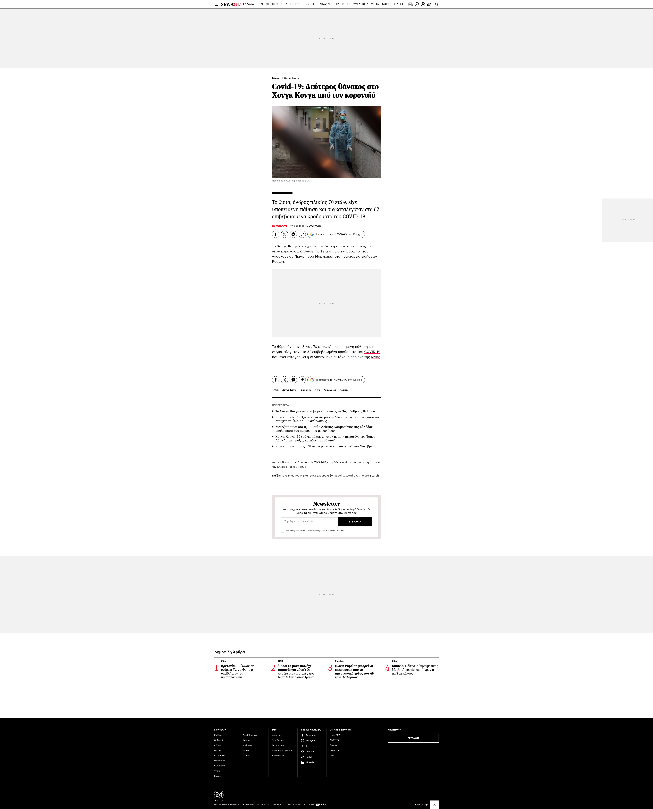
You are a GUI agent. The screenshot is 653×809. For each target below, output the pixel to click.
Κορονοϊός (330, 390)
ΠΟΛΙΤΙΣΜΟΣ (342, 4)
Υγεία (217, 771)
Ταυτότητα (277, 740)
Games (289, 475)
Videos (246, 750)
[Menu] (216, 4)
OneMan (334, 745)
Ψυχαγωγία (219, 766)
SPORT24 (334, 740)
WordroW (352, 475)
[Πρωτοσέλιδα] (410, 4)
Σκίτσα (246, 740)
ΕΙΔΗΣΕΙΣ (400, 4)
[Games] (429, 4)
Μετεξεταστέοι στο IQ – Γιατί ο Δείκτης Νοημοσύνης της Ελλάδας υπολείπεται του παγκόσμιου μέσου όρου (324, 429)
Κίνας (375, 357)
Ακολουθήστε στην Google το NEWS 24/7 (299, 462)
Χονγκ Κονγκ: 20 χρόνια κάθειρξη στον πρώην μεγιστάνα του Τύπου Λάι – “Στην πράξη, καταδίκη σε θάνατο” (325, 438)
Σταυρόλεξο (325, 475)
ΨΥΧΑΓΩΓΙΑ (361, 4)
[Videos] (417, 4)
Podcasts (247, 745)
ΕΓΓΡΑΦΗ (413, 738)
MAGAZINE (324, 4)
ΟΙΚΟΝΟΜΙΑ (280, 4)
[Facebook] (275, 234)
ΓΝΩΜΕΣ (309, 4)
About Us (277, 735)
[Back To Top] (434, 804)
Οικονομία (219, 756)
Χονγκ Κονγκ (291, 78)
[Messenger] (293, 234)
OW (332, 756)
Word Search (370, 475)
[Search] (436, 4)
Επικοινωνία (278, 756)
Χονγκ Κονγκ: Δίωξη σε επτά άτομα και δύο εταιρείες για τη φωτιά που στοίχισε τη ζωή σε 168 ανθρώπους (328, 419)
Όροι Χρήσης (278, 745)
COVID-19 (372, 352)
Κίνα (317, 390)
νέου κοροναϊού (285, 251)
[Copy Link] (302, 234)
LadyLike (334, 750)
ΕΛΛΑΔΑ (248, 4)
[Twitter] (284, 234)
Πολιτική (218, 740)
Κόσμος (277, 78)
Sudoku (339, 475)
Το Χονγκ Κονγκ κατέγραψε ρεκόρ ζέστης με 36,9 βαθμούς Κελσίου (325, 411)
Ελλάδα (218, 735)
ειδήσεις (368, 462)
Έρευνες (218, 776)
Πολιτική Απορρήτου (282, 750)
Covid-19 (306, 390)
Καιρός (386, 4)
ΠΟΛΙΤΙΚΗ (263, 4)
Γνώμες (218, 750)
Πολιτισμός (219, 761)
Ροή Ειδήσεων (250, 735)
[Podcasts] (423, 4)
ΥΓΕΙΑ (375, 4)
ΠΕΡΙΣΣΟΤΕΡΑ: (281, 405)
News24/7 (335, 735)
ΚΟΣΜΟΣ (295, 4)
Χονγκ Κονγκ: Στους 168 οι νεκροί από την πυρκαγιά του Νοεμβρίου (325, 446)
